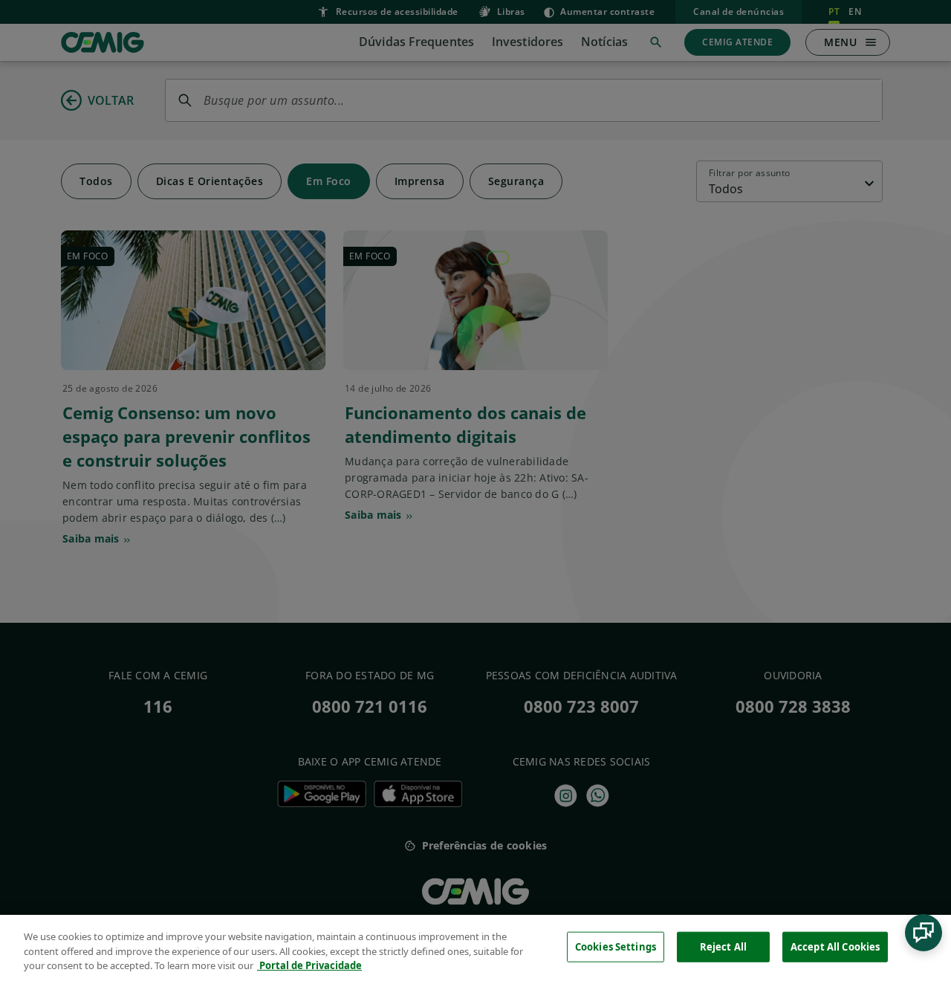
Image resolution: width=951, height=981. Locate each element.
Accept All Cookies (835, 946)
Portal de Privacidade (309, 965)
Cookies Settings (615, 946)
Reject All (723, 946)
